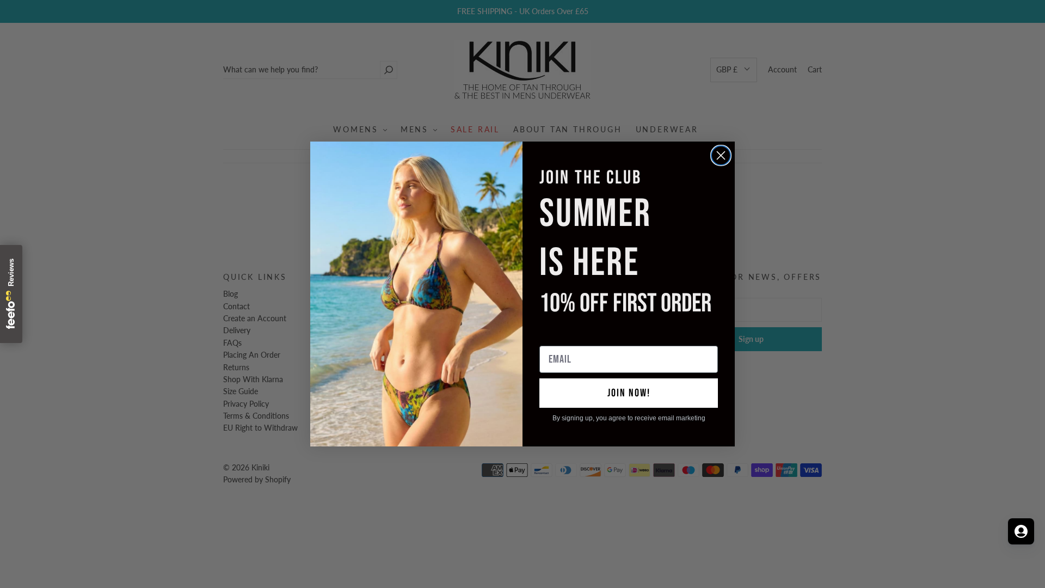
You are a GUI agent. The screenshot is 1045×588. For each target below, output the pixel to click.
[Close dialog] (720, 155)
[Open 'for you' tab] (1021, 531)
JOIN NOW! (628, 393)
